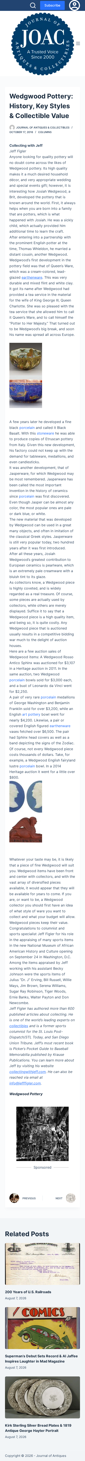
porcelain (27, 427)
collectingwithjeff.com (27, 1072)
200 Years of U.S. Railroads (28, 1292)
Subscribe (52, 5)
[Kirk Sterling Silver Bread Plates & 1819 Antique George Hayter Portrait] (42, 1397)
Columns (45, 132)
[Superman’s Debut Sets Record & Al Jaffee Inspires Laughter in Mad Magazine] (42, 1328)
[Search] (33, 5)
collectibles (18, 1026)
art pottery (31, 714)
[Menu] (78, 43)
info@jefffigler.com (25, 1083)
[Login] (74, 5)
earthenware (32, 277)
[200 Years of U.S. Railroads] (42, 1264)
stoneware (45, 433)
